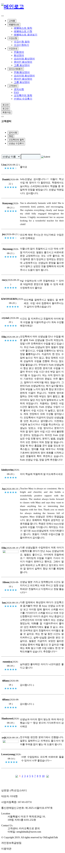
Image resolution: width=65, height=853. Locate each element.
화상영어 (19, 55)
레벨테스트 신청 (23, 31)
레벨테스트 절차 (23, 28)
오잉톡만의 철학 (23, 95)
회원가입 (7, 112)
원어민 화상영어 (23, 62)
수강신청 (13, 38)
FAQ (16, 92)
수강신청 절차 (22, 41)
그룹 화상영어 (22, 65)
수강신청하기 (21, 45)
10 (43, 776)
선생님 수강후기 (23, 98)
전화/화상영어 (22, 72)
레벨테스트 (14, 24)
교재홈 (12, 21)
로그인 (6, 105)
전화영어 (19, 52)
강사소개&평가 (16, 69)
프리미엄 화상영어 (24, 58)
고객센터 (13, 86)
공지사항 (19, 89)
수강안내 (13, 48)
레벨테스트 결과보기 (25, 34)
